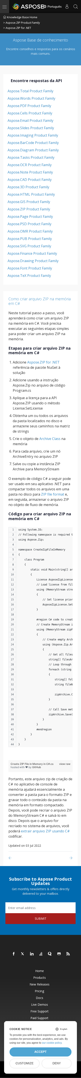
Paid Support (39, 1018)
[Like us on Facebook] (14, 954)
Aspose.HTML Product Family (31, 194)
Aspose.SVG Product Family (29, 246)
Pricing (39, 991)
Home (39, 971)
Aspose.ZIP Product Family (29, 209)
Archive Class (49, 438)
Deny (56, 1063)
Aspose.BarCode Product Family (33, 142)
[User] (67, 6)
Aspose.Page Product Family (30, 216)
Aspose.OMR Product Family (30, 231)
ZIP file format (52, 494)
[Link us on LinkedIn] (32, 954)
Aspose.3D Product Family (28, 187)
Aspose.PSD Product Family (29, 224)
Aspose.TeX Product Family (29, 275)
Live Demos (39, 1004)
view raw (64, 764)
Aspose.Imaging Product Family (33, 135)
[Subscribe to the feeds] (68, 954)
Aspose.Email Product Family (30, 120)
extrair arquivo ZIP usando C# (45, 831)
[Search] (75, 6)
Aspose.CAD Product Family (30, 179)
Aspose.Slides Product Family (31, 128)
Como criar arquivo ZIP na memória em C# (39, 301)
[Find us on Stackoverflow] (41, 954)
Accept (40, 1051)
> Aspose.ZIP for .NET (17, 28)
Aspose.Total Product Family (30, 91)
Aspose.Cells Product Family (30, 113)
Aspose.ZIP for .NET (43, 362)
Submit (40, 918)
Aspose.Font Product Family (30, 268)
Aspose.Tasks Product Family (31, 157)
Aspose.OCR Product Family (30, 164)
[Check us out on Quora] (50, 954)
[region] (40, 639)
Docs (39, 998)
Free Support (39, 1011)
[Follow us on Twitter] (23, 954)
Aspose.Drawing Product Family (33, 260)
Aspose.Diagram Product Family (33, 150)
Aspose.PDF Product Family (29, 105)
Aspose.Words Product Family (31, 98)
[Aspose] (28, 6)
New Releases (39, 984)
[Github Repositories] (59, 954)
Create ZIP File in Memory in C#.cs (32, 764)
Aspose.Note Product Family (30, 172)
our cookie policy (52, 1042)
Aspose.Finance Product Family (32, 253)
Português (54, 6)
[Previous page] (10, 858)
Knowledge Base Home (22, 17)
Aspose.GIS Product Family (29, 201)
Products (39, 977)
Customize (24, 1063)
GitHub (36, 767)
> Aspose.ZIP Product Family (21, 23)
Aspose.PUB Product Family (30, 238)
